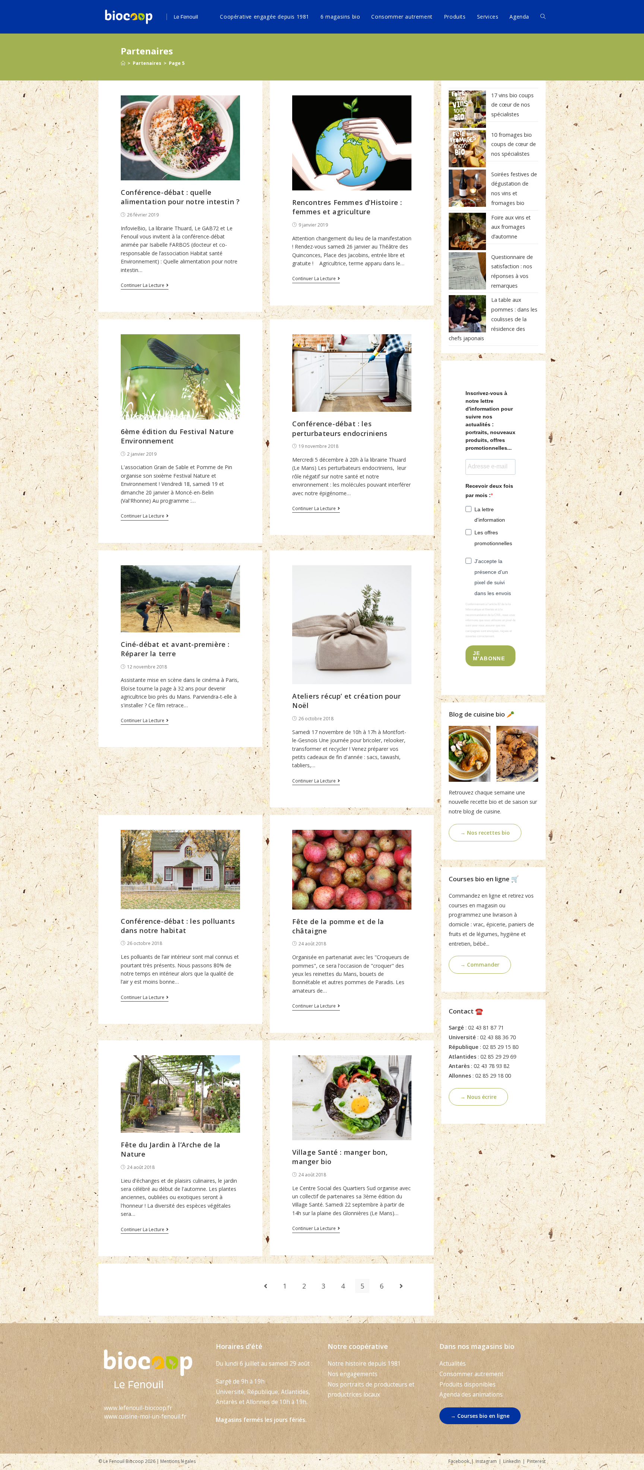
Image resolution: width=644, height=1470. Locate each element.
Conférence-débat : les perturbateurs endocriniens (340, 428)
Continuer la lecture (142, 285)
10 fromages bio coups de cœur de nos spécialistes (513, 144)
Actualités (452, 1364)
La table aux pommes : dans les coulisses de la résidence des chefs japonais (493, 319)
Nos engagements (353, 1374)
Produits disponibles (467, 1384)
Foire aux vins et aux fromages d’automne (511, 227)
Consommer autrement (471, 1374)
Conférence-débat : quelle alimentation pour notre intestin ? (180, 197)
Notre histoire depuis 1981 (364, 1364)
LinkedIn (512, 1461)
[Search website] (543, 17)
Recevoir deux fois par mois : (489, 490)
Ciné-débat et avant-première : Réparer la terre (175, 649)
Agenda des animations (471, 1394)
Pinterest (536, 1461)
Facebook (458, 1461)
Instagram (486, 1461)
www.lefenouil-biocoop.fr (138, 1408)
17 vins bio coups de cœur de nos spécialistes (512, 105)
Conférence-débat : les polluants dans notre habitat (178, 926)
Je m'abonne (489, 655)
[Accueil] (123, 63)
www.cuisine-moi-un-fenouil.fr (145, 1416)
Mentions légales (178, 1461)
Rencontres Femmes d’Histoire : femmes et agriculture (347, 207)
